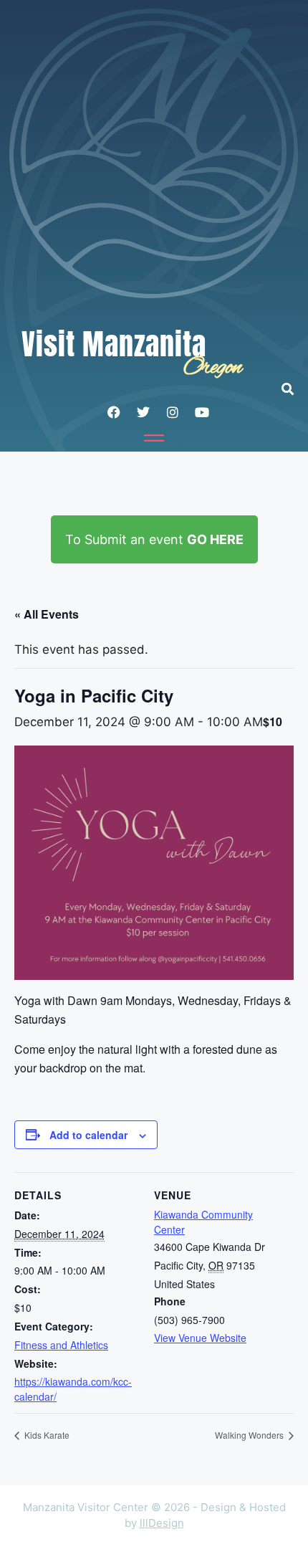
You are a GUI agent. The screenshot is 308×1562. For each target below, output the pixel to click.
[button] (294, 389)
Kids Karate (45, 1435)
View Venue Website (200, 1337)
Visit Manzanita (113, 344)
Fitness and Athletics (61, 1345)
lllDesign (162, 1523)
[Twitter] (143, 412)
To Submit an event (154, 539)
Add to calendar (88, 1135)
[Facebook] (114, 412)
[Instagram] (173, 412)
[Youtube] (202, 412)
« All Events (46, 614)
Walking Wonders (250, 1435)
